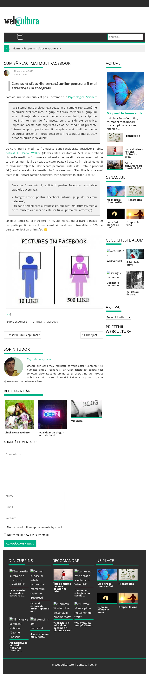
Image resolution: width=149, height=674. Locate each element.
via (8, 314)
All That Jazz (89, 335)
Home (16, 48)
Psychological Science (82, 97)
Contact (82, 664)
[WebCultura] (11, 35)
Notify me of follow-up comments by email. (35, 527)
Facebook (52, 321)
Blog (29, 359)
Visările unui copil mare (24, 335)
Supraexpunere (48, 48)
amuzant (38, 321)
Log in (94, 664)
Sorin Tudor (20, 74)
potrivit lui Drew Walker (23, 153)
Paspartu (29, 48)
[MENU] (20, 37)
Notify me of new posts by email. (28, 535)
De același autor (43, 359)
